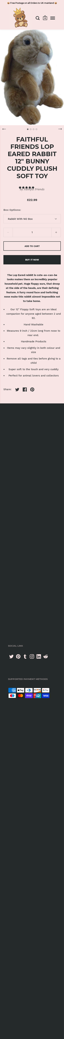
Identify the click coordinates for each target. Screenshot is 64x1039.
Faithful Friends (34, 189)
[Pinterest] (18, 656)
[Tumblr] (25, 656)
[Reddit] (45, 656)
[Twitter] (11, 656)
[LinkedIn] (39, 656)
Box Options (11, 209)
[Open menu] (52, 18)
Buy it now (32, 259)
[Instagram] (32, 656)
